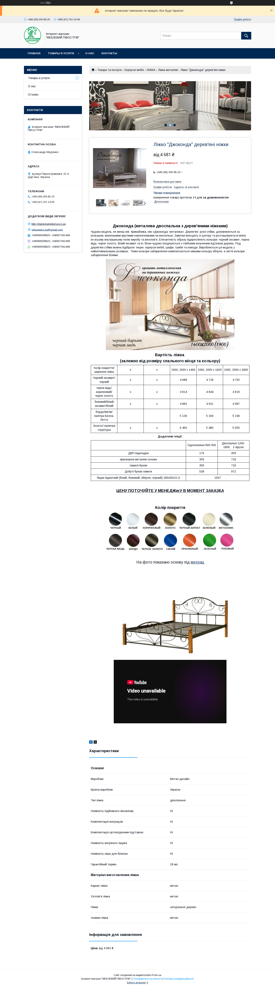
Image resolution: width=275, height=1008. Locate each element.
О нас (89, 53)
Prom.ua (156, 975)
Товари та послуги (109, 70)
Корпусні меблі (134, 70)
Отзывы (33, 94)
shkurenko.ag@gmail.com (47, 229)
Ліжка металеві (168, 70)
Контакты (109, 53)
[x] (95, 742)
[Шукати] (246, 35)
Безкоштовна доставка (167, 181)
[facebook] (91, 742)
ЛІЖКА (151, 70)
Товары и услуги (61, 53)
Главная (34, 53)
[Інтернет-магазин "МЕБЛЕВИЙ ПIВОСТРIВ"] (32, 43)
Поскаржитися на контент (147, 978)
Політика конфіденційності (178, 978)
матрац (197, 562)
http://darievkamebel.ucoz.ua (48, 223)
